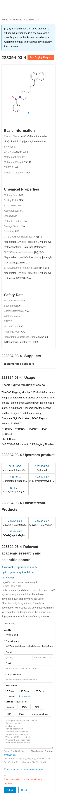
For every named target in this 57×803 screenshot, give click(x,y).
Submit (10, 790)
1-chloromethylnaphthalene (17, 479)
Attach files (11, 755)
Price (21, 714)
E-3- (19, 533)
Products (17, 19)
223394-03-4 (21, 152)
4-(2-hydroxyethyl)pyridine (16, 489)
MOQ (24, 707)
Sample (10, 707)
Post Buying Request (40, 57)
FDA (9, 714)
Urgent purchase (40, 714)
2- (42, 468)
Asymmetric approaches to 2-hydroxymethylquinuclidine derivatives (19, 572)
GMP (37, 707)
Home (5, 19)
